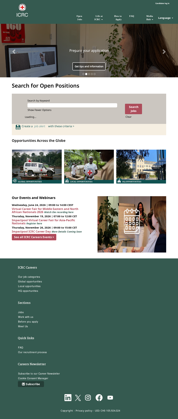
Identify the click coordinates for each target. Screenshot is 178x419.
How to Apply (118, 18)
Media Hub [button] (149, 18)
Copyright (67, 410)
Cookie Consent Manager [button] (33, 378)
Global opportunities (30, 281)
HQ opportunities (28, 290)
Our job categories (29, 276)
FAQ (131, 16)
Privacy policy (84, 410)
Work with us (25, 316)
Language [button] (165, 17)
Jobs (21, 312)
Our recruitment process (32, 352)
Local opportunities (29, 286)
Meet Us (23, 326)
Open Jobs (79, 18)
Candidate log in (162, 3)
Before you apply (28, 321)
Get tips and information (89, 66)
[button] (13, 50)
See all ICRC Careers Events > (34, 237)
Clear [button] (129, 116)
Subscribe (33, 384)
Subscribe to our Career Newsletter (39, 373)
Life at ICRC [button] (98, 18)
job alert (40, 126)
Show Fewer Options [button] (39, 110)
